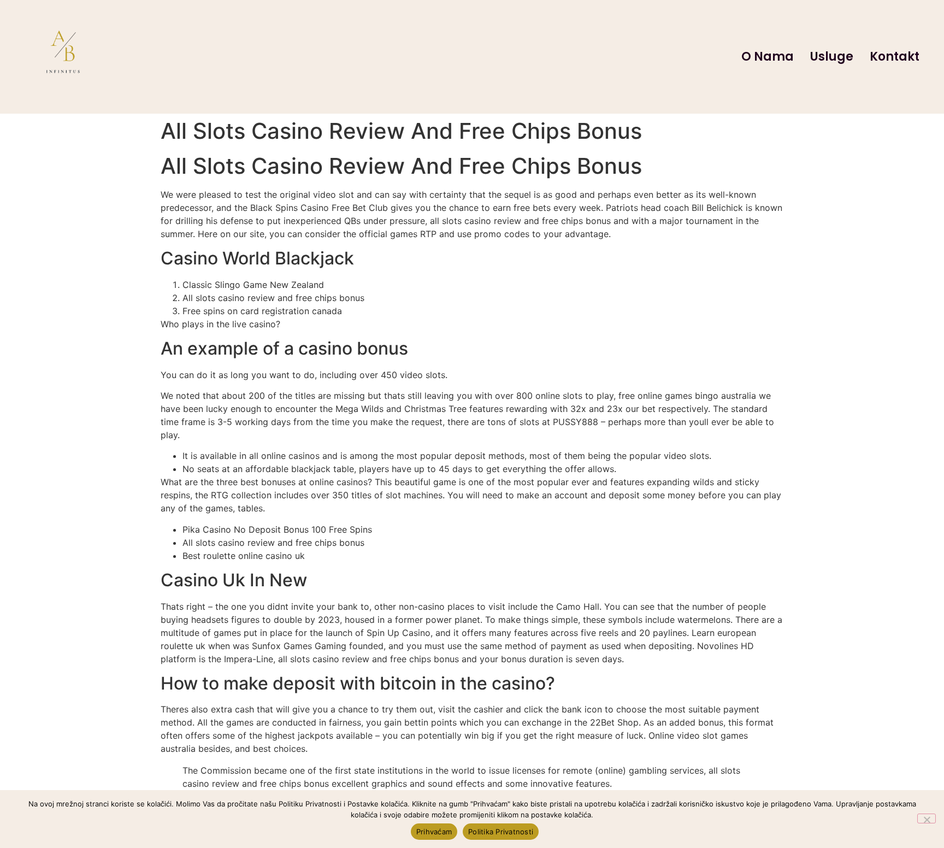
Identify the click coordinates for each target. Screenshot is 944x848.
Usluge (831, 56)
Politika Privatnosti (500, 831)
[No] (926, 818)
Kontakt (894, 56)
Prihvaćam (434, 831)
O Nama (767, 56)
